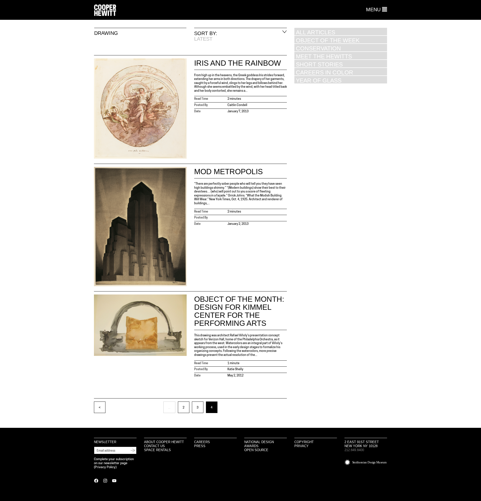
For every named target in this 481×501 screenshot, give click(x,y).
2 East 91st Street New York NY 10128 (361, 444)
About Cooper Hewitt (164, 442)
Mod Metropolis (228, 171)
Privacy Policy (105, 467)
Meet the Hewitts (324, 56)
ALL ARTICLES (315, 32)
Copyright (304, 442)
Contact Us (154, 446)
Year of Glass (318, 80)
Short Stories (319, 64)
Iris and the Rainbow (237, 63)
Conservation (318, 48)
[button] (376, 9)
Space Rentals (157, 450)
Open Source (256, 450)
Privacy (301, 446)
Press (199, 446)
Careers (202, 442)
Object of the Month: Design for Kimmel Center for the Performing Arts (239, 311)
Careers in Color (324, 72)
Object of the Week (327, 40)
